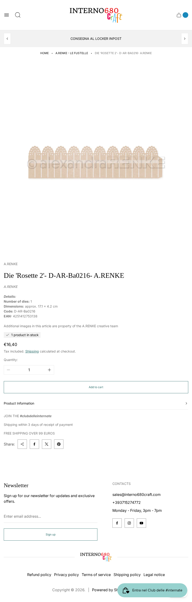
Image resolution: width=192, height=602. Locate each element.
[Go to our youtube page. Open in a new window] (141, 523)
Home (44, 53)
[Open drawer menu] (6, 15)
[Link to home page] (96, 557)
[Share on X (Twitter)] (46, 444)
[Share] (22, 444)
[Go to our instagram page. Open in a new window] (129, 523)
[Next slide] (184, 38)
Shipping (32, 351)
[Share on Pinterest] (58, 444)
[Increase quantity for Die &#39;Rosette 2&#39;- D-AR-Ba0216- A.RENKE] (49, 369)
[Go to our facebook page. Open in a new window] (117, 523)
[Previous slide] (7, 38)
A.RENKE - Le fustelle (71, 53)
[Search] (18, 15)
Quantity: (11, 360)
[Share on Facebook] (34, 444)
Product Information (19, 403)
